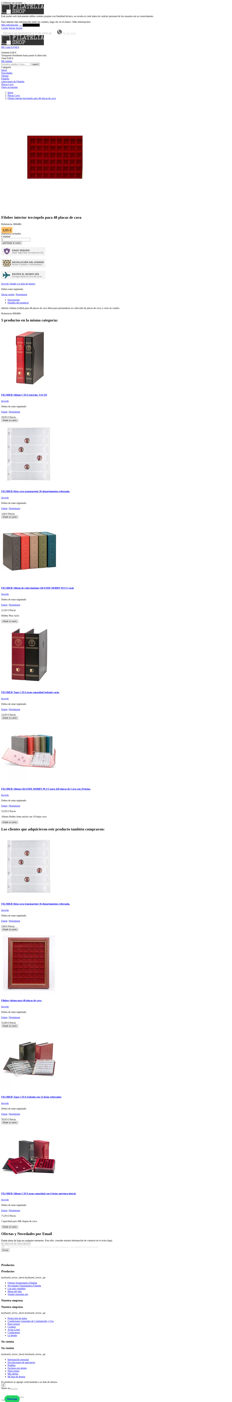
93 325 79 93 (69, 33)
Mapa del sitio (15, 1291)
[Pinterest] (16, 1389)
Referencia (7, 313)
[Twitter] (14, 1389)
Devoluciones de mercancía (21, 1362)
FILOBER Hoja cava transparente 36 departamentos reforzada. (35, 491)
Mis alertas (13, 1373)
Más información (11, 25)
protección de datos (168, 1258)
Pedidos (11, 1365)
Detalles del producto (18, 302)
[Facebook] (11, 1389)
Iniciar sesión (7, 294)
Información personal (18, 1359)
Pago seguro (14, 1324)
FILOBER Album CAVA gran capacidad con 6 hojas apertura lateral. (38, 1193)
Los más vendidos (17, 1288)
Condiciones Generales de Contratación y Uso (31, 1321)
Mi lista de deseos (16, 1376)
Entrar (4, 411)
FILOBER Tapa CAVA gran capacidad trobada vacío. (30, 692)
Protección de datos (17, 1318)
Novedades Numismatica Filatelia (24, 1285)
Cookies (12, 1326)
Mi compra (6, 61)
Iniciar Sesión (15, 28)
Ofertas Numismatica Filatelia (22, 1283)
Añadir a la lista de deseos (18, 283)
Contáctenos (14, 1332)
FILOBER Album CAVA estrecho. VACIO (24, 395)
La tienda (12, 1335)
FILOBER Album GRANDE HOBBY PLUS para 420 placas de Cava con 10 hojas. (46, 789)
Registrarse (21, 294)
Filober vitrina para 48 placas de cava (21, 1000)
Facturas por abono (17, 1368)
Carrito (4, 28)
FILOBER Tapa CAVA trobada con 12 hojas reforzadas (31, 1097)
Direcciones (13, 1371)
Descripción (14, 300)
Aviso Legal (14, 1329)
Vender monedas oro (18, 1294)
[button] (116, 47)
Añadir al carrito (12, 243)
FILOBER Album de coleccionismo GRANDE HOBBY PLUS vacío (37, 588)
